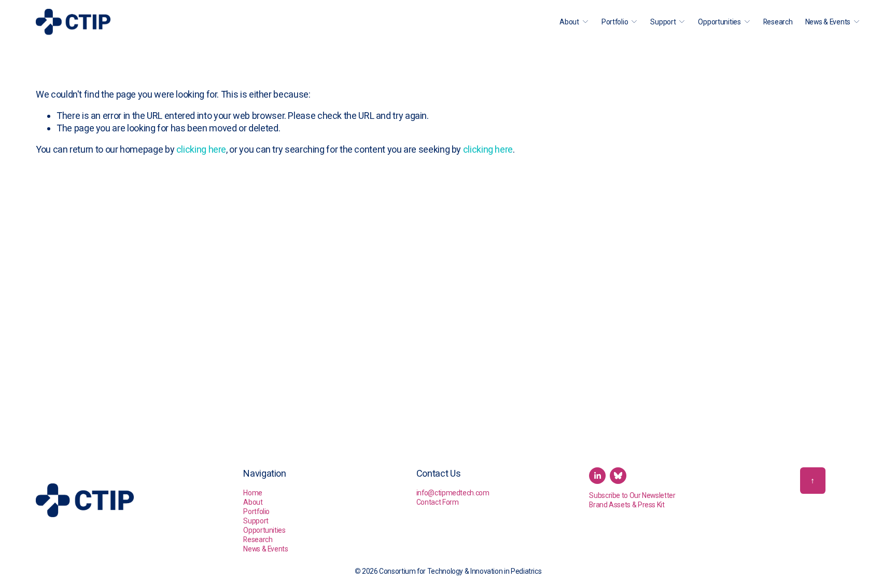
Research (778, 22)
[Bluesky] (618, 475)
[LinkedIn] (597, 475)
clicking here (201, 149)
